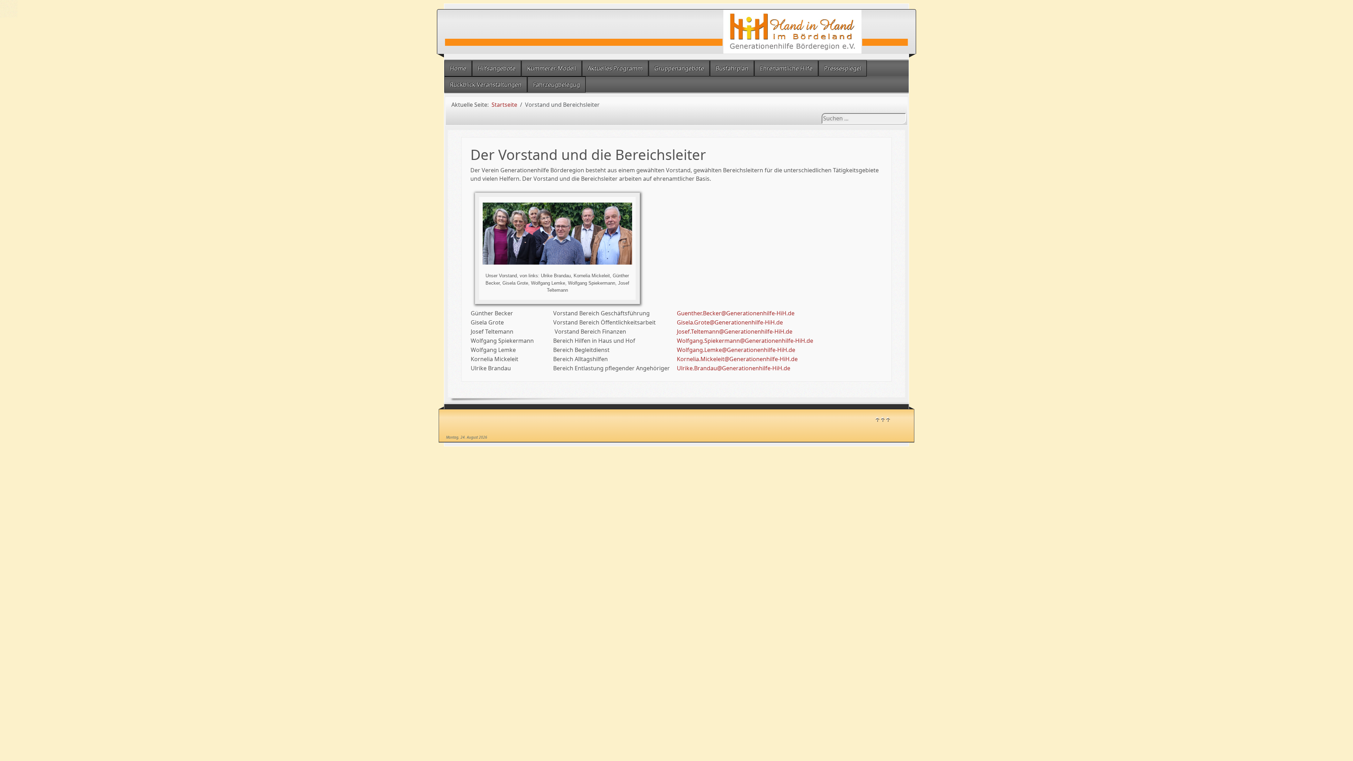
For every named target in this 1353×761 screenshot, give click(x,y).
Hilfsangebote (496, 68)
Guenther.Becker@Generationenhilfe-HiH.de (736, 313)
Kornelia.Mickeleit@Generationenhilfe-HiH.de (737, 359)
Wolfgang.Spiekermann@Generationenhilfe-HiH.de (745, 341)
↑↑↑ (882, 419)
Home (458, 68)
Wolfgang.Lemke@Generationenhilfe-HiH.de (736, 350)
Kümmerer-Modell (551, 68)
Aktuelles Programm (615, 68)
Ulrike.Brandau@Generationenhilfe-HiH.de (733, 368)
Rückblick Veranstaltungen (485, 84)
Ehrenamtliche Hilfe (786, 68)
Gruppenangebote (679, 68)
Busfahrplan (732, 68)
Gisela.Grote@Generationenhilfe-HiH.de (730, 322)
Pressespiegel (842, 68)
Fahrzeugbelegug (556, 84)
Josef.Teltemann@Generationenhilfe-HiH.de (734, 331)
